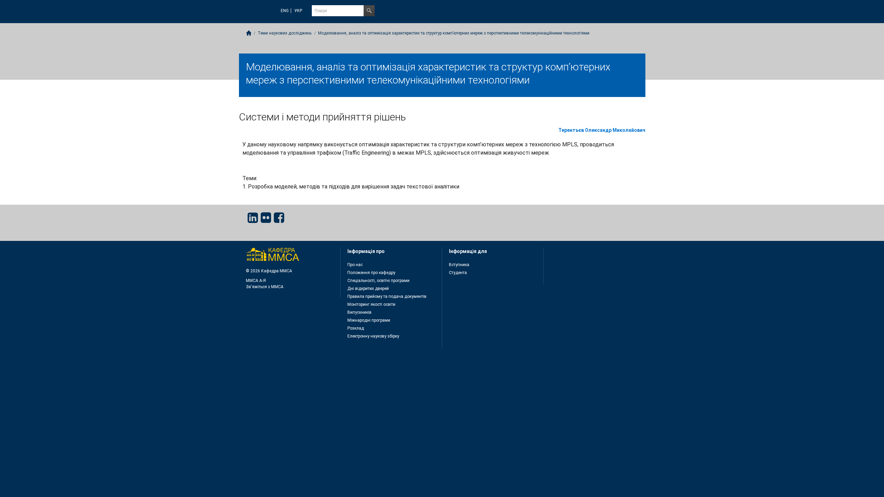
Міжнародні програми (368, 320)
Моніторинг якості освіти (371, 304)
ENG (285, 10)
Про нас (355, 264)
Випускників (359, 312)
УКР (298, 10)
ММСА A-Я (256, 280)
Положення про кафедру (371, 272)
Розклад (355, 328)
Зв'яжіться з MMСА (265, 286)
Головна (249, 33)
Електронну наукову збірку (373, 336)
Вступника (459, 264)
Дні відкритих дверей (368, 288)
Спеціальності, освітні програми (378, 280)
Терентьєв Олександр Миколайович (601, 130)
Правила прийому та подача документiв (386, 296)
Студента (458, 272)
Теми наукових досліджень (284, 33)
